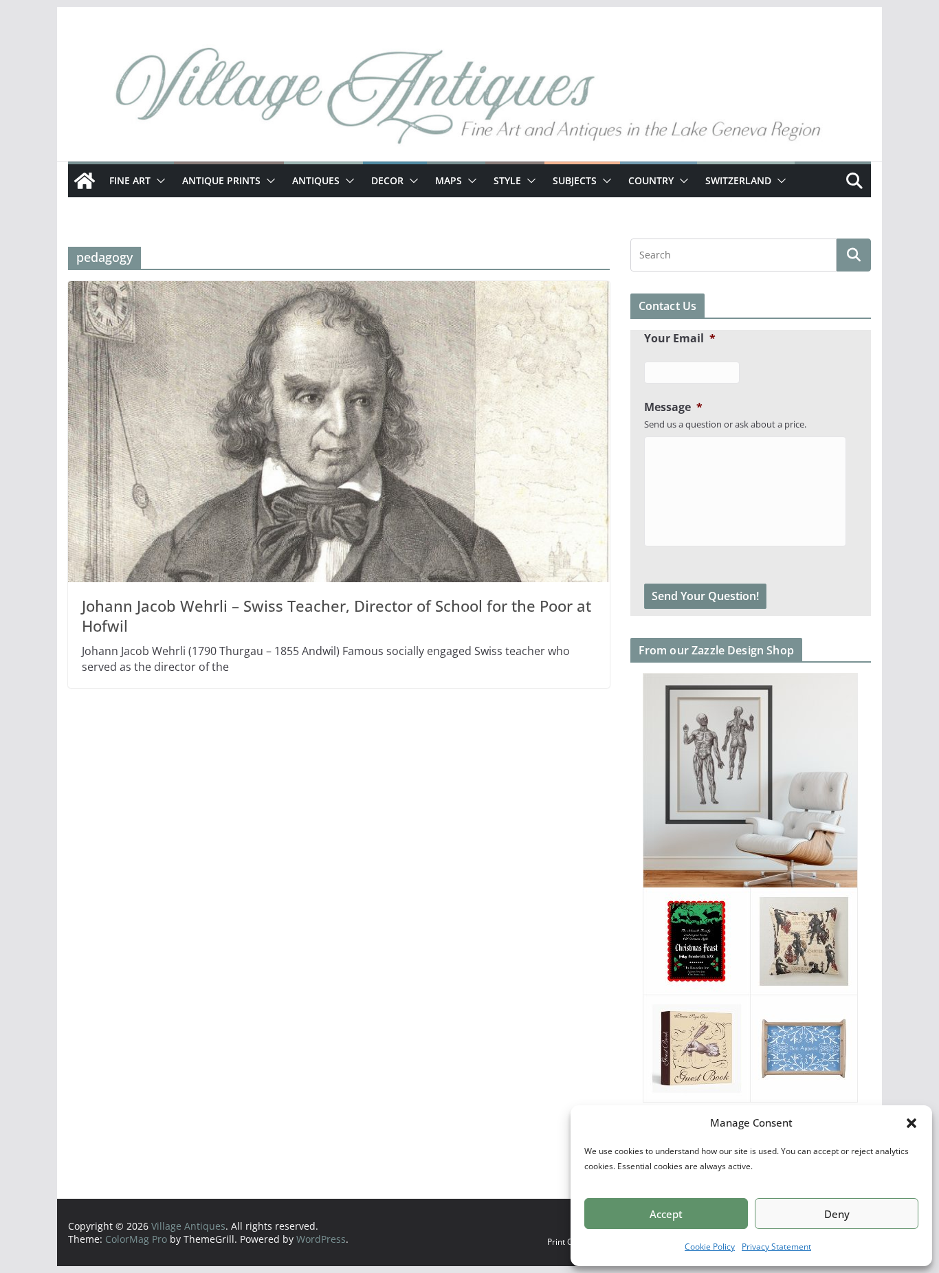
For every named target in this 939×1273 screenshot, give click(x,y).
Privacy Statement (776, 1246)
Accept (666, 1214)
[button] (911, 1123)
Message (673, 407)
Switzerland (738, 180)
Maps (448, 180)
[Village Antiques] (469, 99)
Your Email (680, 338)
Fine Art (130, 180)
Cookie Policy (710, 1246)
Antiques (316, 180)
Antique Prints (221, 180)
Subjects (575, 180)
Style (507, 180)
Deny (837, 1214)
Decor (387, 180)
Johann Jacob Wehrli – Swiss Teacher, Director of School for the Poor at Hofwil (336, 615)
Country (651, 180)
